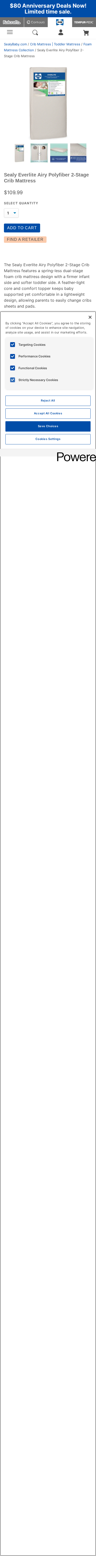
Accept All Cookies (48, 413)
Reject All (48, 400)
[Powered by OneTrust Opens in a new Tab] (75, 453)
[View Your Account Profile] (61, 33)
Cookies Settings (47, 439)
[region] (48, 933)
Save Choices (48, 426)
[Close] (90, 317)
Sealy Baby (60, 22)
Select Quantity (21, 203)
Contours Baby (36, 22)
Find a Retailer (25, 239)
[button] (86, 33)
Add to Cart (22, 228)
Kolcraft (12, 22)
